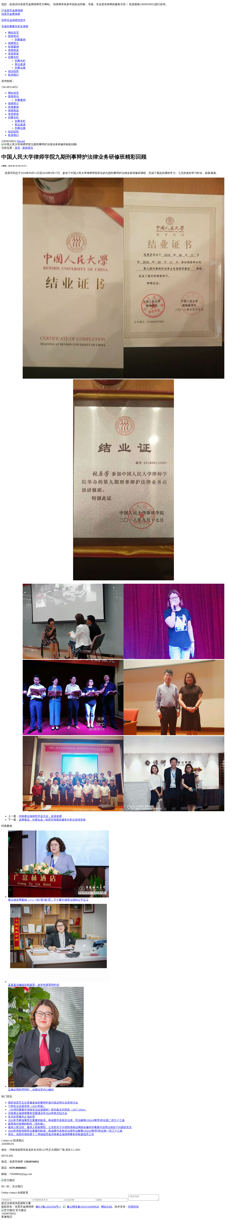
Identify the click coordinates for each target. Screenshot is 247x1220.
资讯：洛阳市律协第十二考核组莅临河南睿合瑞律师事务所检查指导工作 (51, 1134)
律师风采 (13, 50)
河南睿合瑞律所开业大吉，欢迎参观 (40, 816)
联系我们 (13, 74)
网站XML (107, 1206)
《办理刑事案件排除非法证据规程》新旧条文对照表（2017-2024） (47, 1109)
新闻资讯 (13, 36)
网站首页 (13, 32)
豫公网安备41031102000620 (83, 1206)
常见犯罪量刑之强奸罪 (21, 1116)
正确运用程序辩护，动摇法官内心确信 (31, 1089)
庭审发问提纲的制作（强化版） (27, 1123)
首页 (17, 147)
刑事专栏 (13, 57)
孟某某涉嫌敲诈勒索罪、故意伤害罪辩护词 (33, 984)
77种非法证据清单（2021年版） (27, 1106)
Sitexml (21, 141)
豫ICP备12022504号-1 (48, 1206)
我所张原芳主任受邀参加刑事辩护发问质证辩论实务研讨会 (43, 1102)
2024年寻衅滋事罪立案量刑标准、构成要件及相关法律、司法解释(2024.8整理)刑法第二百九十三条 (66, 1120)
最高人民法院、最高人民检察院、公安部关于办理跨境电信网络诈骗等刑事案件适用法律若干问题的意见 (70, 1127)
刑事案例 (20, 39)
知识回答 (13, 71)
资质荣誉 (13, 53)
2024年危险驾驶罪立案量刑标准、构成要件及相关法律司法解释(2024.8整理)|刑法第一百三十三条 (65, 1130)
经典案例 (13, 46)
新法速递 (20, 64)
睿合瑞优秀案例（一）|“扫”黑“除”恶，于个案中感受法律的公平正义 (48, 899)
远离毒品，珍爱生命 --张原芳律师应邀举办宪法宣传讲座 (52, 819)
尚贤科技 (133, 1206)
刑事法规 (20, 67)
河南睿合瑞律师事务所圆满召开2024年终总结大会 (37, 1113)
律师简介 (13, 43)
